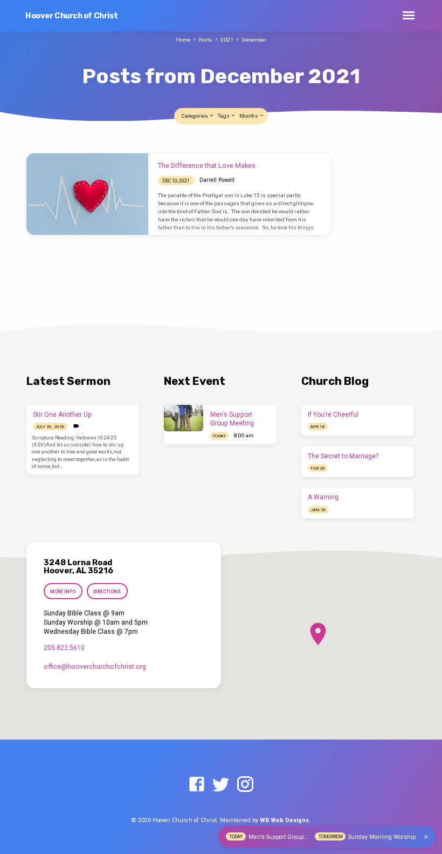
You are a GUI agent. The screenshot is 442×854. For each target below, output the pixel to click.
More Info (62, 591)
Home (183, 40)
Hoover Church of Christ (71, 16)
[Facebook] (196, 785)
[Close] (426, 837)
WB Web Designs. (285, 820)
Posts (205, 40)
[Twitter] (221, 785)
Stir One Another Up (62, 414)
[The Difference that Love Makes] (87, 193)
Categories (195, 116)
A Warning (323, 497)
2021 (226, 40)
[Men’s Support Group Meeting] (183, 418)
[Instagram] (245, 785)
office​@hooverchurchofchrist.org (95, 666)
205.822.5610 (64, 648)
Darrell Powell (216, 180)
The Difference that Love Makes (206, 165)
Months (249, 116)
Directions (107, 591)
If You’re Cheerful (333, 414)
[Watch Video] (76, 426)
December (253, 40)
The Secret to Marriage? (343, 456)
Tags (224, 116)
